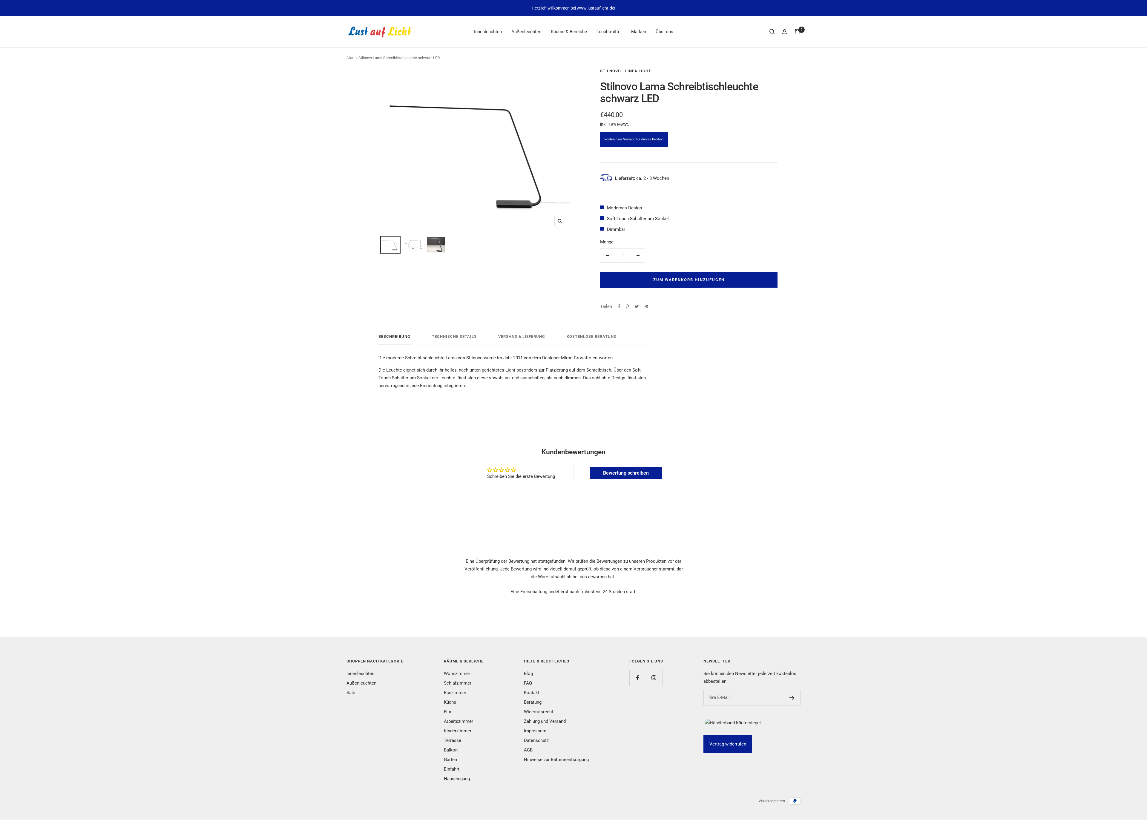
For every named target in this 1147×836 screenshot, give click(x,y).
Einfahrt (451, 769)
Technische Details (454, 336)
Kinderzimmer (457, 731)
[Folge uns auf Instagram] (654, 678)
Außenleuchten (526, 31)
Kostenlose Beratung (592, 336)
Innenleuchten (488, 31)
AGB (528, 750)
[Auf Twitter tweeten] (636, 306)
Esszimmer (455, 692)
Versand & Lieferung (521, 336)
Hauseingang (457, 778)
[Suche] (772, 31)
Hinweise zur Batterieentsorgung (556, 759)
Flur (447, 711)
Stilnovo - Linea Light (625, 71)
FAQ (528, 683)
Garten (450, 759)
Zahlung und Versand (545, 721)
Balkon (451, 750)
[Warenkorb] (798, 31)
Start (350, 58)
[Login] (784, 31)
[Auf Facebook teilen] (619, 306)
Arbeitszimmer (458, 721)
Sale (350, 692)
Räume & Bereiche (569, 31)
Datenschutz (536, 740)
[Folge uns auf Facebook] (637, 678)
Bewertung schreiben (626, 473)
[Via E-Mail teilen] (646, 307)
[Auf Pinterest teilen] (627, 306)
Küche (450, 702)
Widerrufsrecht (538, 711)
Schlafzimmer (457, 683)
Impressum (535, 731)
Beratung (533, 702)
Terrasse (452, 740)
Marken (638, 31)
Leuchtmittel (609, 31)
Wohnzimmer (457, 673)
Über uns (664, 31)
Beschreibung (394, 336)
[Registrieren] (792, 698)
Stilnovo (474, 358)
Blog (528, 673)
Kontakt (531, 692)
